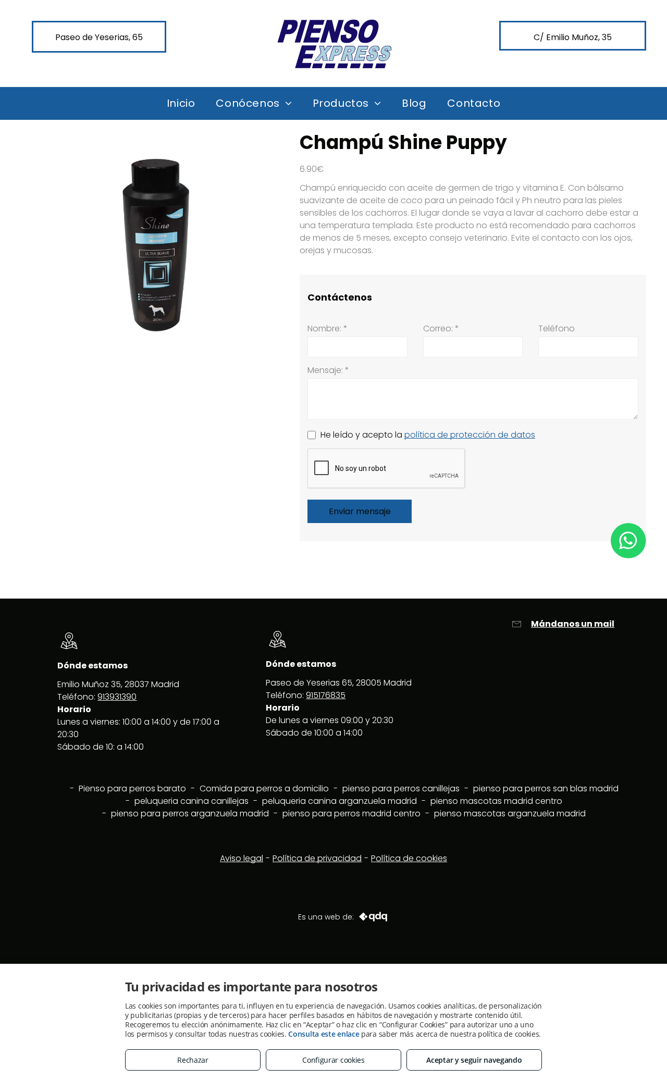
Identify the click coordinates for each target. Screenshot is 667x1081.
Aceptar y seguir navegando (474, 1060)
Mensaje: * (328, 370)
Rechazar (192, 1060)
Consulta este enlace (323, 1034)
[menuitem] (181, 103)
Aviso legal (241, 858)
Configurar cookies (333, 1060)
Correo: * (441, 328)
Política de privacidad (317, 858)
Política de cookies (409, 858)
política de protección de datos (469, 435)
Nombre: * (327, 328)
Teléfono (556, 328)
